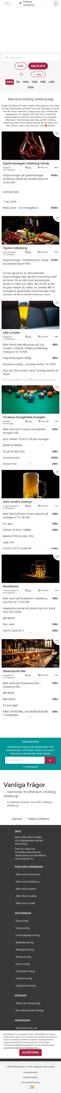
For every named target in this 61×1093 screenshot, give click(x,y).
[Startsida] (7, 3)
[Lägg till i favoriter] (57, 133)
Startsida (17, 818)
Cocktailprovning (25, 971)
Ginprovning (23, 964)
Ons (26, 81)
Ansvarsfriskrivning (30, 1082)
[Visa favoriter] (21, 74)
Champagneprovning (28, 935)
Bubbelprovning (25, 942)
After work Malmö (26, 888)
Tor (34, 81)
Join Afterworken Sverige (30, 1010)
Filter (40, 74)
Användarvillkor (30, 1072)
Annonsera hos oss (26, 1028)
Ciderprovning (24, 978)
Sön (30, 87)
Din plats (38, 66)
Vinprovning (22, 928)
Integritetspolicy (32, 766)
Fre (43, 81)
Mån (10, 81)
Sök (21, 66)
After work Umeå (25, 903)
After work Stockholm (28, 874)
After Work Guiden (26, 896)
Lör (51, 81)
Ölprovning (22, 920)
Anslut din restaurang (28, 1003)
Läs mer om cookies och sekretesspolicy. (21, 1047)
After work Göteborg (27, 881)
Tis (18, 81)
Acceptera (30, 1052)
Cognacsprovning (26, 985)
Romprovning (23, 956)
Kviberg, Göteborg (38, 818)
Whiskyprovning (25, 949)
